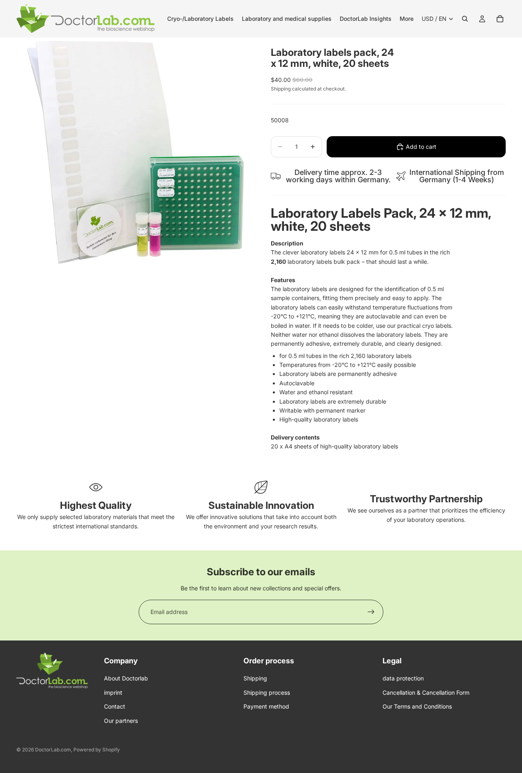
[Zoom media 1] (133, 155)
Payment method (266, 706)
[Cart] (500, 19)
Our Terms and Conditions (417, 706)
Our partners (121, 720)
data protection (403, 678)
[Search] (465, 19)
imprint (113, 692)
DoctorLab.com (53, 749)
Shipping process (266, 692)
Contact (114, 706)
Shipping (255, 678)
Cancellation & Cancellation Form (426, 692)
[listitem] (407, 18)
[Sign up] (371, 612)
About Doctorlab (126, 678)
